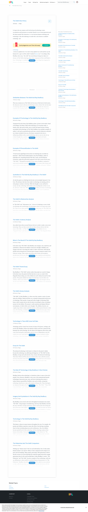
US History (52, 2)
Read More (32, 107)
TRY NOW (46, 45)
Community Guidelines (32, 498)
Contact (11, 498)
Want (45, 485)
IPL (9, 5)
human (36, 53)
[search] (74, 2)
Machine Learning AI (44, 2)
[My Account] (77, 2)
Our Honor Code (30, 499)
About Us (11, 496)
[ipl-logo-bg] (11, 2)
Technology (11, 487)
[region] (44, 507)
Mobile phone (11, 488)
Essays (25, 2)
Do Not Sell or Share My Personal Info (67, 507)
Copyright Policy (30, 496)
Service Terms (30, 503)
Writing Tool (35, 2)
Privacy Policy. (41, 510)
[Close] (86, 507)
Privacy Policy (30, 501)
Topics (29, 2)
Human (10, 485)
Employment (46, 487)
